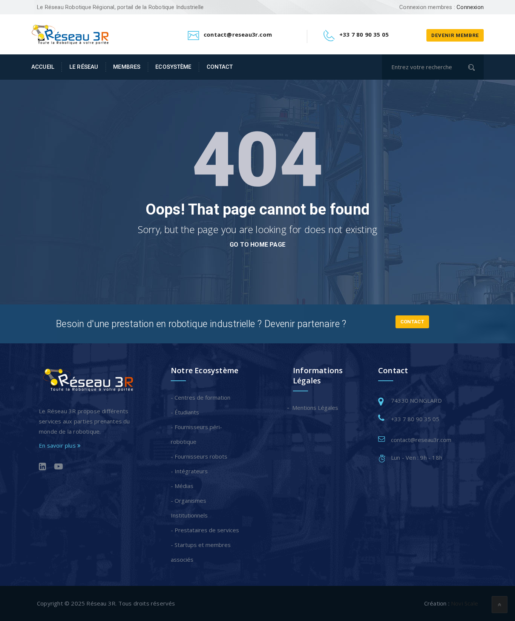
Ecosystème (173, 66)
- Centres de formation (200, 397)
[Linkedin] (42, 467)
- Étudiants (185, 412)
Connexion (470, 7)
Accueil (42, 66)
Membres (126, 66)
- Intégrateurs (189, 471)
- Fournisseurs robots (199, 456)
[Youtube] (58, 467)
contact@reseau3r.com (421, 439)
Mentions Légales (315, 407)
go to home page (257, 244)
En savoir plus (58, 445)
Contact (220, 66)
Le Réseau (83, 66)
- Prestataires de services (205, 530)
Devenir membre (455, 35)
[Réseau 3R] (70, 33)
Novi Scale (464, 603)
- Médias (182, 486)
